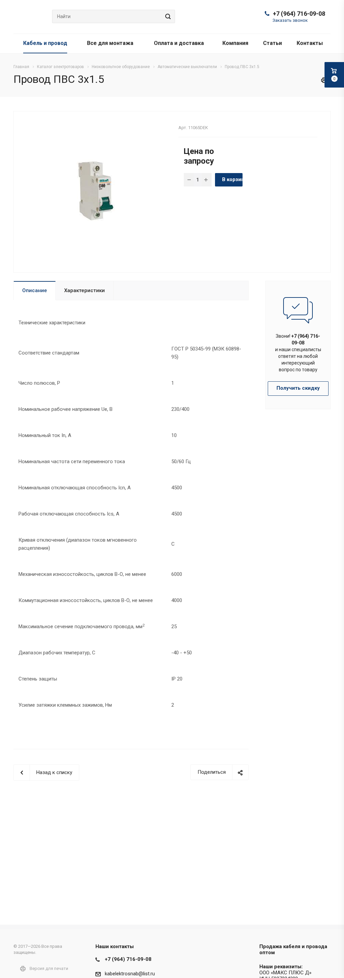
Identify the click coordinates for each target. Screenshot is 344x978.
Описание (34, 290)
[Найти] (167, 16)
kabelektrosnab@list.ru (130, 974)
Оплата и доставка (179, 43)
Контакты (310, 43)
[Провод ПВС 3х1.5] (93, 191)
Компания (235, 43)
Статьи (272, 43)
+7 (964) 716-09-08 (299, 13)
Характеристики (84, 290)
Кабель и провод (45, 43)
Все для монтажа (110, 43)
